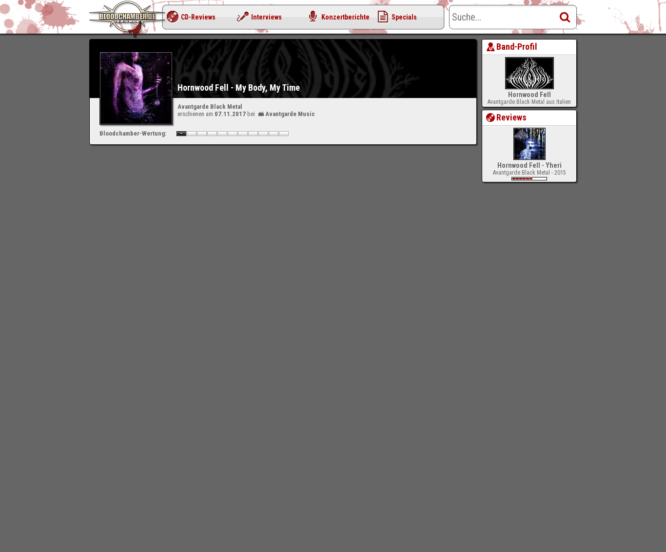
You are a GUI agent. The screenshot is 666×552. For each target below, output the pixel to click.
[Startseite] (128, 19)
